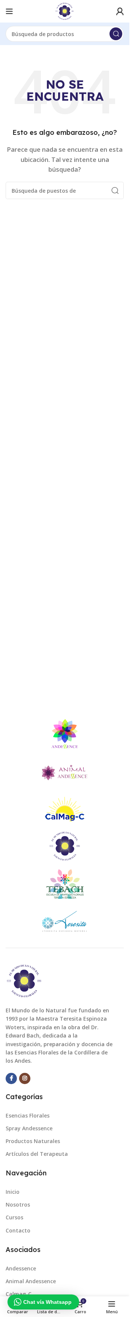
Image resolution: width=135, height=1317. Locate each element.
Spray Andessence (29, 1128)
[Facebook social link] (11, 1078)
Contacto (18, 1230)
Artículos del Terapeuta (37, 1153)
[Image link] (24, 980)
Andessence (21, 1268)
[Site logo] (65, 10)
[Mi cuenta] (120, 11)
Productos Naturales (33, 1141)
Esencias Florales (28, 1115)
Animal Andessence (31, 1281)
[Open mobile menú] (9, 11)
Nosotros (18, 1204)
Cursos (14, 1217)
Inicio (13, 1191)
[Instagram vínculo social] (24, 1078)
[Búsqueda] (116, 33)
